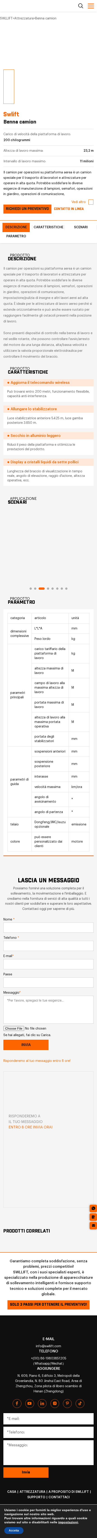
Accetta (14, 1530)
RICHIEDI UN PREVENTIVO (27, 209)
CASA (11, 1492)
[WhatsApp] (93, 1208)
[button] (5, 52)
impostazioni (68, 1522)
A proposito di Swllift (68, 1492)
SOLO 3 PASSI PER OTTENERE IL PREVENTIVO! (48, 1304)
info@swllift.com (48, 1346)
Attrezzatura (32, 1492)
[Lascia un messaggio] (93, 1217)
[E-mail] (93, 1225)
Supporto (36, 1497)
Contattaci (59, 1497)
